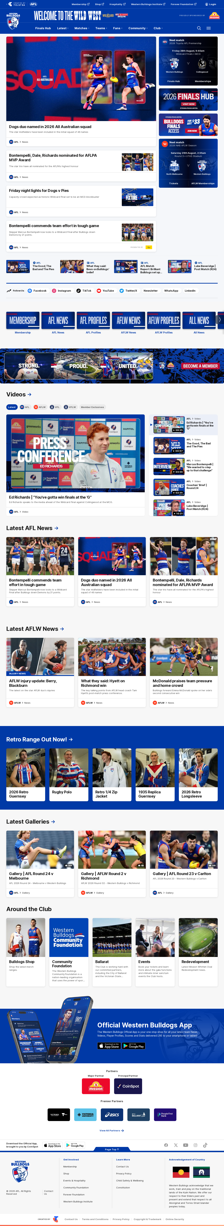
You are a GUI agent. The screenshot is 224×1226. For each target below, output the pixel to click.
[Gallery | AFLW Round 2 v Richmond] (112, 864)
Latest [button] (12, 407)
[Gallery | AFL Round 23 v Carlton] (184, 864)
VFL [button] (57, 407)
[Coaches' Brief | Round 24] (183, 487)
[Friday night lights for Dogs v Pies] (81, 201)
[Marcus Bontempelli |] (183, 466)
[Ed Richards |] (183, 424)
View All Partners (110, 1130)
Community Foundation (76, 1187)
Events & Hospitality (74, 1180)
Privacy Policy (123, 1173)
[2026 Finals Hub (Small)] (188, 99)
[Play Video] (75, 453)
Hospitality (116, 4)
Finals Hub (43, 28)
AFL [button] (27, 407)
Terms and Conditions (95, 1219)
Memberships (203, 81)
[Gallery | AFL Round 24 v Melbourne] (40, 864)
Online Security (175, 1219)
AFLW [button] (42, 407)
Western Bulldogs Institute (146, 4)
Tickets (173, 183)
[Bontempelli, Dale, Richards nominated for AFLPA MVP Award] (81, 165)
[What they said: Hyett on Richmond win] (112, 672)
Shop (98, 4)
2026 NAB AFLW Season (183, 145)
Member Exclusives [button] (92, 407)
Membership (79, 4)
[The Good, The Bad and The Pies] (31, 267)
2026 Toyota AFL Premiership (185, 43)
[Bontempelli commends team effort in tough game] (81, 236)
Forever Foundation (182, 4)
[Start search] (199, 28)
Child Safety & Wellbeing (130, 1180)
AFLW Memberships (203, 183)
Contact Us (122, 1166)
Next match (176, 40)
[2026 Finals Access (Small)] (188, 125)
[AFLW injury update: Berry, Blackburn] (40, 672)
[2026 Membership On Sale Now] (112, 365)
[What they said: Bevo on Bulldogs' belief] (85, 267)
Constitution (123, 1187)
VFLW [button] (72, 407)
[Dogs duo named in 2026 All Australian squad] (81, 91)
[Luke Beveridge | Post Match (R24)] (193, 267)
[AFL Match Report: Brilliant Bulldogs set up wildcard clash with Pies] (139, 267)
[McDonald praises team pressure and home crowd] (184, 672)
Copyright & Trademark (147, 1219)
